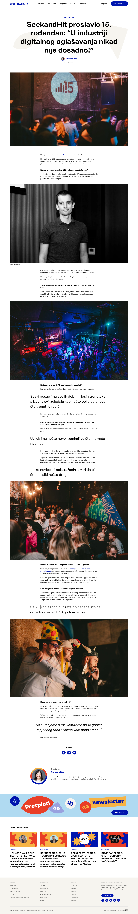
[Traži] (96, 4)
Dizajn (12, 894)
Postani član (119, 4)
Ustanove (43, 897)
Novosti (41, 4)
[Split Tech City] (19, 4)
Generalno (69, 17)
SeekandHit (61, 155)
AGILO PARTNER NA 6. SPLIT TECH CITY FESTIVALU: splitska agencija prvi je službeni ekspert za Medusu (83, 858)
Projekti (73, 891)
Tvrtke (42, 885)
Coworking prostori (46, 894)
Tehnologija (14, 888)
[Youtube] (114, 900)
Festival (83, 4)
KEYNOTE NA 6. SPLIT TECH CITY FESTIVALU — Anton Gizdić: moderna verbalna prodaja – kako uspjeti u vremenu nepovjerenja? (53, 860)
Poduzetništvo (15, 891)
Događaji (63, 4)
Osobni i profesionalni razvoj (19, 897)
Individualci (44, 888)
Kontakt (73, 900)
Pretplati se (119, 812)
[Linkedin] (69, 752)
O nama (73, 894)
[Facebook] (64, 752)
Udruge (42, 900)
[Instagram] (118, 900)
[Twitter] (74, 752)
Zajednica (52, 4)
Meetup (43, 891)
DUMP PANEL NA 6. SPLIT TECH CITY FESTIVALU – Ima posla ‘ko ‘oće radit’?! (114, 857)
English (104, 4)
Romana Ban (57, 772)
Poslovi (73, 4)
